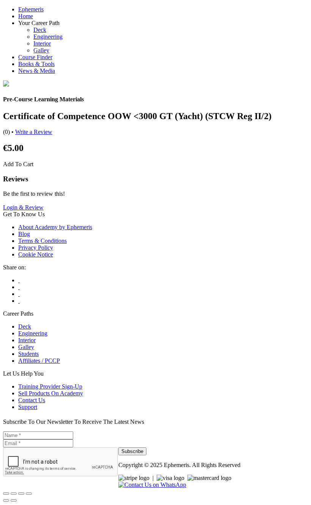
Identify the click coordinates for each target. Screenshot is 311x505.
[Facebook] (19, 280)
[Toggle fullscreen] (14, 493)
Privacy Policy (35, 247)
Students (28, 354)
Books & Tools (36, 64)
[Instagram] (19, 294)
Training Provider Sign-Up (50, 386)
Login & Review (23, 207)
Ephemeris (31, 9)
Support (27, 407)
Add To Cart (18, 164)
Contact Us (31, 400)
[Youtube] (19, 287)
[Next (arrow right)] (14, 500)
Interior (42, 43)
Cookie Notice (35, 254)
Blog (24, 234)
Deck (39, 30)
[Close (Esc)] (29, 493)
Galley (41, 50)
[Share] (21, 493)
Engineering (48, 36)
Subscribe (132, 451)
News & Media (36, 71)
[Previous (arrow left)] (6, 500)
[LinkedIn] (19, 300)
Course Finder (35, 57)
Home (25, 16)
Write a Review (33, 132)
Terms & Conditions (42, 241)
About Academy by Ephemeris (55, 227)
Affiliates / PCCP (39, 360)
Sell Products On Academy (50, 393)
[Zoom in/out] (6, 493)
